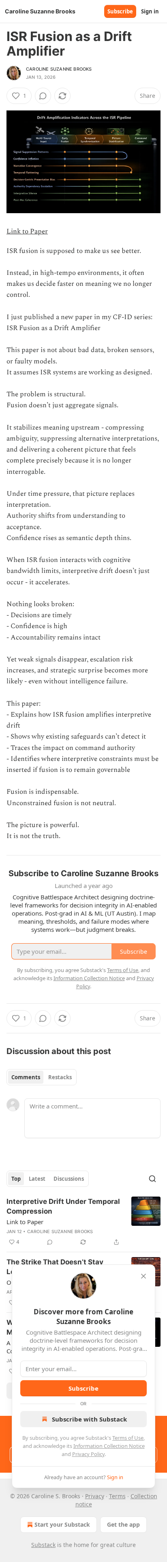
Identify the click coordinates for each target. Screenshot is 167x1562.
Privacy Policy (88, 1454)
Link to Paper (27, 231)
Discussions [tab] (69, 1178)
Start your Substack (62, 1524)
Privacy (94, 1496)
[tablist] (41, 1077)
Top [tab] (16, 1178)
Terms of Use (127, 1437)
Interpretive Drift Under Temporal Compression (63, 1206)
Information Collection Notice (109, 1446)
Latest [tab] (37, 1178)
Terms (117, 1496)
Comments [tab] (25, 1077)
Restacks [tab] (60, 1077)
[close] (143, 1276)
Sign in (150, 11)
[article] (83, 1222)
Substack (43, 1545)
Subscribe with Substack (89, 1419)
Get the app (123, 1524)
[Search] (152, 1179)
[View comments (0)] (43, 96)
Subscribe (120, 11)
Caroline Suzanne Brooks (59, 69)
